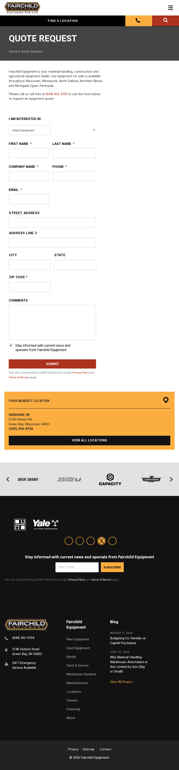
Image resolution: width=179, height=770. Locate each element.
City (13, 255)
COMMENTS (18, 300)
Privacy (73, 749)
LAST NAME (63, 144)
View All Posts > (122, 681)
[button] (89, 440)
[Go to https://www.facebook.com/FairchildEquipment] (79, 542)
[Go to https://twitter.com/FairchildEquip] (101, 542)
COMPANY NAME (23, 167)
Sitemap (89, 749)
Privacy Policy (80, 373)
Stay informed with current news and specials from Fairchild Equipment (42, 348)
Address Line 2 (23, 233)
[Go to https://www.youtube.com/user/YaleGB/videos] (112, 542)
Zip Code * (18, 277)
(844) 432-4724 (56, 94)
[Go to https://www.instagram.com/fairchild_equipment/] (90, 542)
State (59, 255)
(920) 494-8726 (21, 428)
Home (13, 51)
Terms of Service (19, 377)
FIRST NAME (20, 144)
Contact (105, 749)
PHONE (59, 167)
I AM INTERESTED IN (25, 119)
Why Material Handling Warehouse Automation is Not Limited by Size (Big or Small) (129, 664)
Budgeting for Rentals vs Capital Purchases (128, 640)
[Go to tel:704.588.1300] (30, 639)
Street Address (24, 213)
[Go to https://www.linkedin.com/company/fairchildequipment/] (68, 542)
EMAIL (15, 190)
